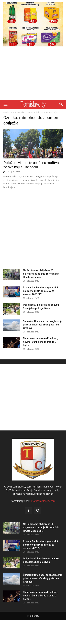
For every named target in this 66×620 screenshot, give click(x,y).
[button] (5, 104)
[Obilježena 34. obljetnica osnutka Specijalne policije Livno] (11, 309)
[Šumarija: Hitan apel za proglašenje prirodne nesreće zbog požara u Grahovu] (11, 325)
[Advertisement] (33, 74)
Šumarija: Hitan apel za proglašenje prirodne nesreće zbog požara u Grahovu (42, 324)
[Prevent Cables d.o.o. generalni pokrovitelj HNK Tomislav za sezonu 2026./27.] (11, 292)
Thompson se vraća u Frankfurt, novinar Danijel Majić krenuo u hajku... (40, 342)
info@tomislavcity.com (43, 501)
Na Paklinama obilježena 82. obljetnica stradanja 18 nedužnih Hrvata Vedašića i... (41, 273)
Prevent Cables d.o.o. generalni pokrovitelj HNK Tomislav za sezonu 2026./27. (40, 291)
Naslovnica (8, 112)
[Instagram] (37, 510)
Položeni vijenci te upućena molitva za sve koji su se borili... (31, 165)
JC (4, 171)
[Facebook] (28, 510)
